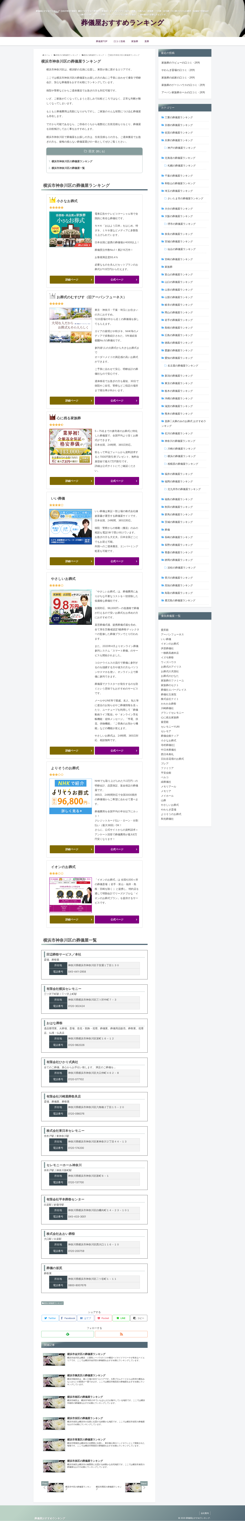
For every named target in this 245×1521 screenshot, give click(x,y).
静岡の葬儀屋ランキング (179, 559)
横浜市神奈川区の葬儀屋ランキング (72, 161)
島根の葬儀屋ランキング (179, 327)
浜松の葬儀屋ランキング (182, 567)
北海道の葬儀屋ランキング (180, 157)
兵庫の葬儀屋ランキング (179, 140)
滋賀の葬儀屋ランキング (179, 406)
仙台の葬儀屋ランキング (182, 249)
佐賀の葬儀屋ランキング (179, 132)
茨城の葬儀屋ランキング (179, 521)
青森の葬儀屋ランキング (179, 552)
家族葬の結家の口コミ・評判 (178, 77)
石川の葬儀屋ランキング (179, 433)
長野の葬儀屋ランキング (179, 544)
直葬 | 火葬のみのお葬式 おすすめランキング (183, 423)
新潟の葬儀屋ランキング (179, 375)
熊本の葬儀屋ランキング (179, 413)
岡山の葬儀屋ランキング (179, 312)
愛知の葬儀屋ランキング (179, 357)
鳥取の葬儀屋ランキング (179, 592)
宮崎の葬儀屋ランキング (179, 259)
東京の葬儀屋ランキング (179, 383)
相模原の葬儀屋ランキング (183, 463)
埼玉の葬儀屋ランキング (179, 190)
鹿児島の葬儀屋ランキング (180, 600)
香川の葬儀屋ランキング (179, 577)
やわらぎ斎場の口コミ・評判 (178, 70)
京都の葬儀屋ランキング (179, 125)
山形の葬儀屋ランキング (179, 289)
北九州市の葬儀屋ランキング (184, 489)
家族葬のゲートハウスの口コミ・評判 (183, 84)
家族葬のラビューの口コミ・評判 (180, 62)
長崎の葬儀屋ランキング (179, 537)
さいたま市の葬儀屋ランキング (185, 198)
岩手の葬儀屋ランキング (179, 319)
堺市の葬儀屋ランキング (182, 223)
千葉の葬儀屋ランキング (179, 175)
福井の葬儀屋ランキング (179, 473)
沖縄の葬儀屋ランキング (179, 398)
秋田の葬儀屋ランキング (179, 506)
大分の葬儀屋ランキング (179, 208)
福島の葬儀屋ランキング (179, 499)
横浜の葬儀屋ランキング (53, 1303)
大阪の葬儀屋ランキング (179, 216)
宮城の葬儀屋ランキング (179, 241)
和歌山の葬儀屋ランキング (180, 183)
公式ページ (117, 279)
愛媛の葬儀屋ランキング (179, 350)
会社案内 (205, 1513)
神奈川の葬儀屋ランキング (180, 440)
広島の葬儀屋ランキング (179, 335)
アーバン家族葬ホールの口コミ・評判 (183, 92)
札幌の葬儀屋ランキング (182, 165)
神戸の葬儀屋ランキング (182, 147)
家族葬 (168, 266)
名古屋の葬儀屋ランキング (183, 365)
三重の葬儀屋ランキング (179, 117)
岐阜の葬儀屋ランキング (179, 304)
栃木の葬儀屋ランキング (179, 390)
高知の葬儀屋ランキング (179, 585)
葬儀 (167, 529)
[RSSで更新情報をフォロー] (121, 1334)
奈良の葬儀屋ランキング (179, 233)
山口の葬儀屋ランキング (179, 281)
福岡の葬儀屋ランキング (179, 481)
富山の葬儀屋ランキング (179, 274)
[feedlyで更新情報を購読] (67, 1334)
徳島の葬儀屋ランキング (179, 342)
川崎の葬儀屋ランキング (182, 448)
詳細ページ (72, 279)
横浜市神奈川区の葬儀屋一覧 (68, 167)
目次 (91, 151)
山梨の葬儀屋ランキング (179, 297)
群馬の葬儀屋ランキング (179, 514)
